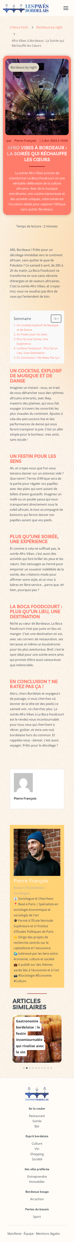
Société (37, 1159)
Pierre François (25, 141)
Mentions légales (48, 1234)
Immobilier (37, 1182)
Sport (37, 1217)
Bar (37, 1126)
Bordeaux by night (49, 27)
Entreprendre (37, 1176)
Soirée (37, 1121)
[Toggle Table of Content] (54, 318)
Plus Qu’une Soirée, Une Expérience (32, 341)
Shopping (37, 1154)
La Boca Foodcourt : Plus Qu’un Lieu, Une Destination (37, 350)
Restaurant (37, 1116)
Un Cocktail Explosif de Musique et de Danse (37, 327)
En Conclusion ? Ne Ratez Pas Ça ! (38, 357)
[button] (23, 1068)
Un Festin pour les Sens (32, 334)
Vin (37, 1149)
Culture (37, 1143)
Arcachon (37, 1199)
